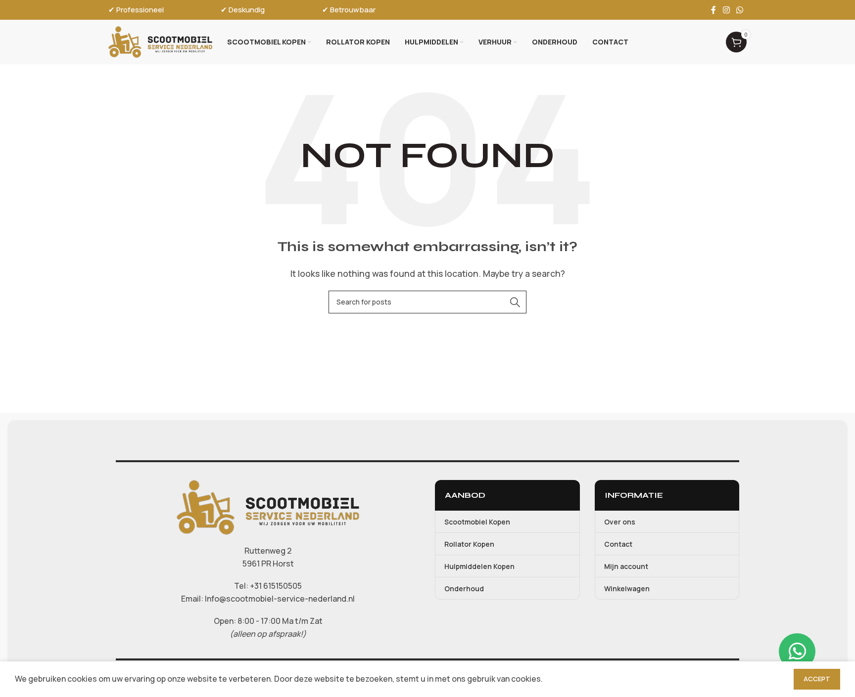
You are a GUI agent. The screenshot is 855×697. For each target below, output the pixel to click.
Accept (817, 678)
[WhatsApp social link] (740, 9)
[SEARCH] (515, 302)
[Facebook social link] (713, 9)
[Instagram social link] (726, 9)
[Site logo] (160, 41)
